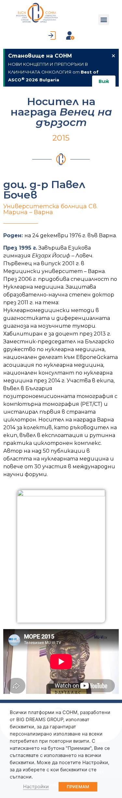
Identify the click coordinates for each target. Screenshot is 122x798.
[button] (103, 19)
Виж (104, 81)
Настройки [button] (36, 787)
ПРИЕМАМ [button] (78, 786)
